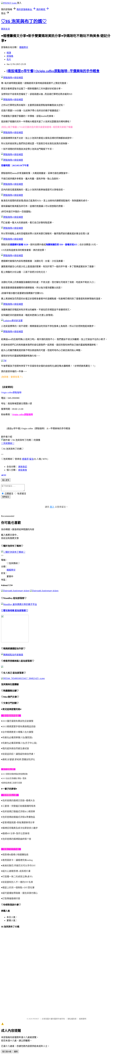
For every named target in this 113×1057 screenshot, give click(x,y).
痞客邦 (25, 459)
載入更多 (5, 480)
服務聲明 (82, 1019)
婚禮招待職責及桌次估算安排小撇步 (20, 828)
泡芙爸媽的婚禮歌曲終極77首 (16, 839)
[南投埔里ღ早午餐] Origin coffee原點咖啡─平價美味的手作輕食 (53, 71)
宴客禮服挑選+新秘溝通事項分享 (18, 822)
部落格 (10, 56)
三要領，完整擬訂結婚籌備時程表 (19, 806)
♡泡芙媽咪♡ (7, 443)
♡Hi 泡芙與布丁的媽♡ (24, 21)
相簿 (9, 53)
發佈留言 (5, 497)
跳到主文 (5, 29)
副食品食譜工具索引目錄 (12, 783)
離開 (16, 1052)
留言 (31, 459)
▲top (3, 475)
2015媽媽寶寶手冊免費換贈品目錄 (19, 726)
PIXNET (36, 1019)
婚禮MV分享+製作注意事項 (15, 833)
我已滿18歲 (6, 1052)
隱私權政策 (72, 1019)
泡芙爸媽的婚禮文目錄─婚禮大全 (18, 800)
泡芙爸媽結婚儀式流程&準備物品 (18, 817)
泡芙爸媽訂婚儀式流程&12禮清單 (18, 811)
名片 (9, 59)
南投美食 (22, 470)
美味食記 (22, 466)
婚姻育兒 (23, 47)
